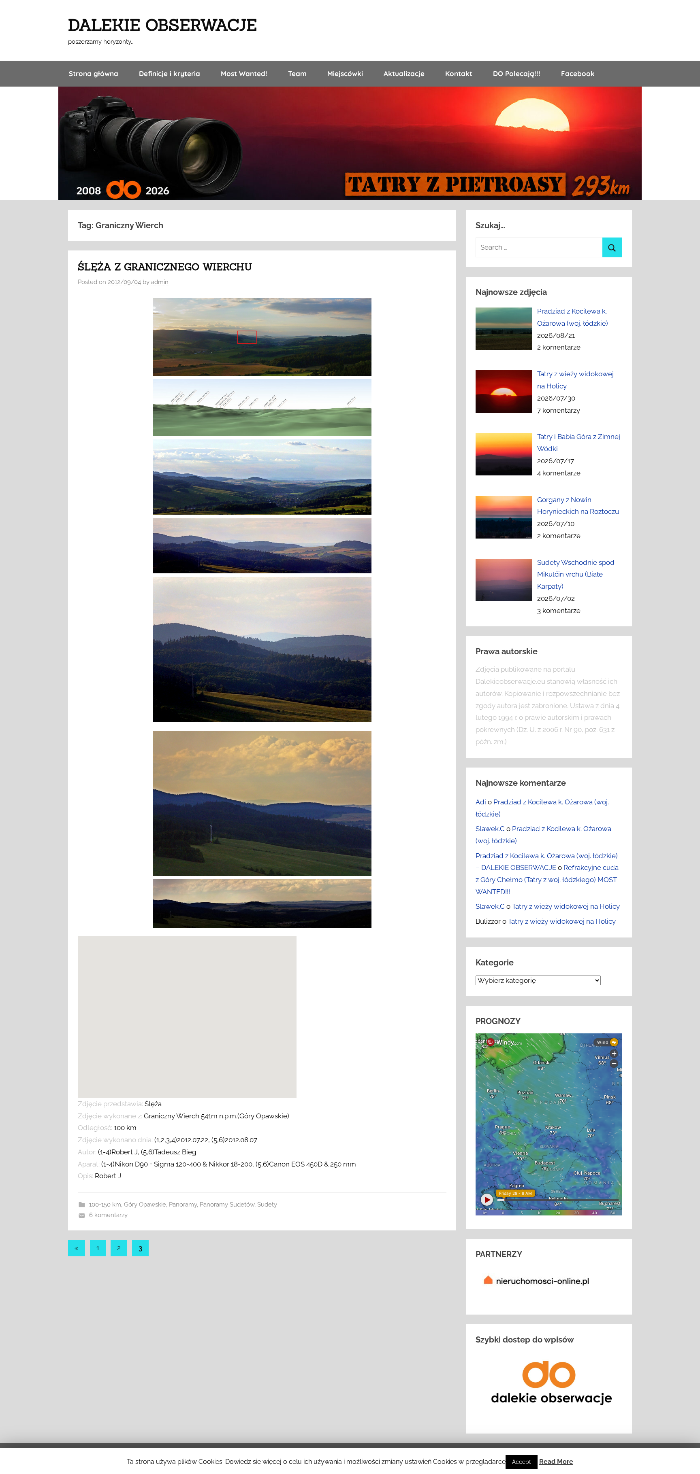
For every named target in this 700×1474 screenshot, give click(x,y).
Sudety (267, 1204)
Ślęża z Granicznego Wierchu (165, 267)
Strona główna (93, 73)
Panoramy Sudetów (227, 1204)
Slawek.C (490, 829)
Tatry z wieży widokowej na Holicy (566, 906)
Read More (556, 1462)
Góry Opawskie (145, 1204)
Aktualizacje (404, 73)
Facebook (578, 73)
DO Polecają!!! (516, 73)
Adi (481, 802)
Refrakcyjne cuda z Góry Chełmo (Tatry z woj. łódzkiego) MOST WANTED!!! (547, 879)
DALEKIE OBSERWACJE (162, 25)
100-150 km (105, 1204)
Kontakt (458, 73)
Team (297, 73)
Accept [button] (521, 1462)
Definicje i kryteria (169, 73)
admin (160, 282)
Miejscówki (345, 73)
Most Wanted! (244, 73)
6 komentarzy (108, 1215)
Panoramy (183, 1204)
